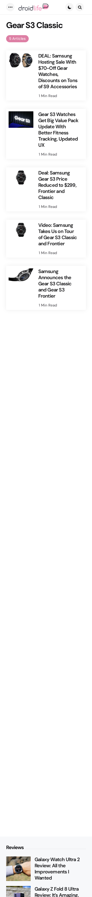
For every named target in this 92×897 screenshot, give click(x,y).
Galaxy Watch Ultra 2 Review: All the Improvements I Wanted (57, 868)
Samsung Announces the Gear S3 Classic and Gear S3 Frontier (55, 283)
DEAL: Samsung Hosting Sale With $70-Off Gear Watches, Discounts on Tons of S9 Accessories (57, 71)
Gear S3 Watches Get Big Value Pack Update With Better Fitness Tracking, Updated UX (58, 129)
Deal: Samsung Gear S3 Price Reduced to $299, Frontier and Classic (57, 185)
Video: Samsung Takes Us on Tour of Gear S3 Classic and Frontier (57, 234)
